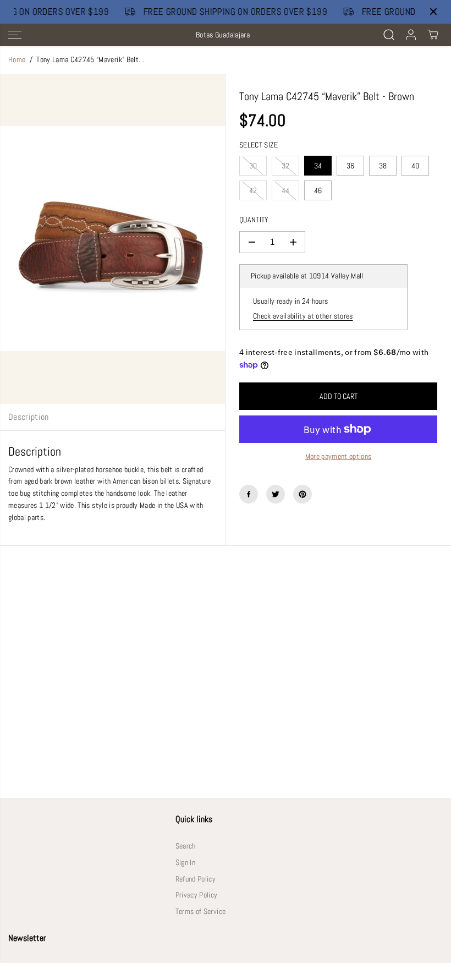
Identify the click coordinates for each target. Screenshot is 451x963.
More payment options (338, 456)
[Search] (389, 35)
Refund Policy (195, 879)
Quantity (254, 220)
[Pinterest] (302, 494)
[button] (14, 35)
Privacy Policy (196, 895)
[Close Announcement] (433, 11)
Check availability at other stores (303, 316)
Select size (258, 145)
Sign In (185, 862)
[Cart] (433, 35)
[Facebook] (248, 494)
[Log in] (411, 35)
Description (28, 417)
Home (16, 59)
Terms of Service (200, 911)
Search (185, 846)
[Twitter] (275, 494)
